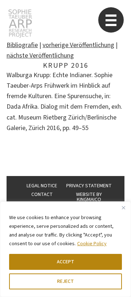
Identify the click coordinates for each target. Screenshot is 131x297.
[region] (65, 249)
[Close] (123, 207)
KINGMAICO (89, 199)
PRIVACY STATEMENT (89, 185)
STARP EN (20, 23)
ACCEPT (65, 261)
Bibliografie (22, 45)
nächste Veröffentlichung (40, 55)
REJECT (65, 281)
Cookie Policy (92, 243)
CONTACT (42, 194)
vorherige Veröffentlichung (78, 45)
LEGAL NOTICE (42, 185)
